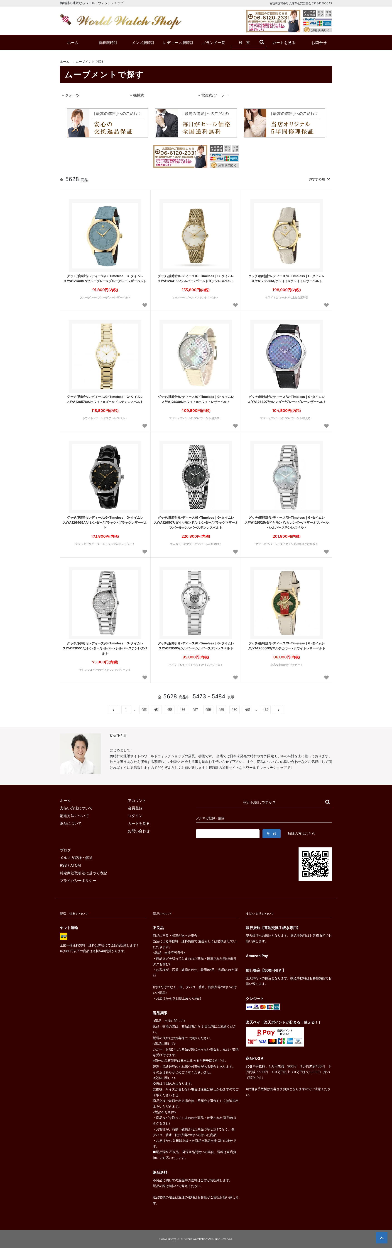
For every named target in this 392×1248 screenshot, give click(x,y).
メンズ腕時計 (143, 42)
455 (169, 710)
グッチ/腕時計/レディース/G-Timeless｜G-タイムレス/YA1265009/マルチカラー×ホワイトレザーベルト (286, 645)
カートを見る (284, 42)
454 (157, 710)
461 (247, 710)
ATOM (75, 865)
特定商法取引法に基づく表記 (83, 873)
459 (221, 710)
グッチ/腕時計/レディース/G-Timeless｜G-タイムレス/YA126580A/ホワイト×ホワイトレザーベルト (286, 278)
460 (234, 710)
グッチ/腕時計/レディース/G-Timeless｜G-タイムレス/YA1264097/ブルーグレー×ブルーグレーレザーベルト (105, 278)
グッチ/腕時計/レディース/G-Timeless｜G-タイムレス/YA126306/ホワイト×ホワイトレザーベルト (196, 399)
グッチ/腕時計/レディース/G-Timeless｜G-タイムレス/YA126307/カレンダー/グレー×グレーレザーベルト (286, 399)
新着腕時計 (108, 42)
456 (182, 710)
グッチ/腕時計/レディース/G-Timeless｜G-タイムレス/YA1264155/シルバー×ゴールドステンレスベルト (196, 278)
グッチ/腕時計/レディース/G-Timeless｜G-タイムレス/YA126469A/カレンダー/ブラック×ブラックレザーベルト (105, 522)
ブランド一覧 (213, 42)
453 (144, 710)
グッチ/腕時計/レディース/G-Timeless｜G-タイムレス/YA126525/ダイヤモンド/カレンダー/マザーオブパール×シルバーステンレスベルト (287, 522)
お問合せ (319, 42)
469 (266, 710)
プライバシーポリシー (78, 880)
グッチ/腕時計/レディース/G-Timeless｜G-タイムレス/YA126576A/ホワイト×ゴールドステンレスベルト (105, 399)
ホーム (73, 42)
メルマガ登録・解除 (76, 857)
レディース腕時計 (178, 42)
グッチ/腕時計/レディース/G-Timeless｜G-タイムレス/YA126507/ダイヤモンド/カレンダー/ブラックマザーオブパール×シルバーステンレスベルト (196, 522)
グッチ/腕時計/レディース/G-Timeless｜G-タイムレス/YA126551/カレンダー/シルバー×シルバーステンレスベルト (105, 648)
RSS (63, 865)
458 (208, 710)
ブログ (65, 850)
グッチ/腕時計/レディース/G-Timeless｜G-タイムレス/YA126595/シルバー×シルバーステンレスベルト (196, 645)
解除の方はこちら (301, 833)
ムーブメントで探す (90, 61)
